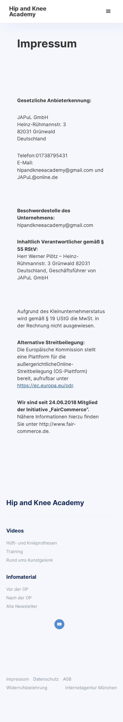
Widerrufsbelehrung (26, 687)
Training (14, 551)
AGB (67, 679)
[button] (108, 11)
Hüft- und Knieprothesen (31, 543)
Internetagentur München (91, 687)
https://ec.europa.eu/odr (45, 385)
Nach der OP (19, 597)
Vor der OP (17, 589)
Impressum (17, 679)
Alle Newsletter (21, 606)
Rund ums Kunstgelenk (29, 560)
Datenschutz (46, 679)
